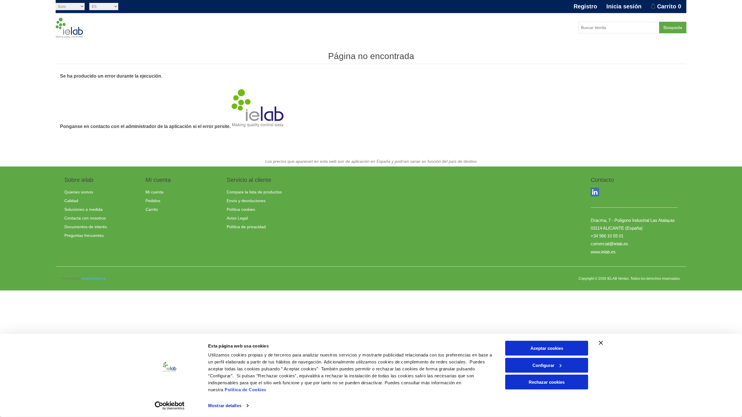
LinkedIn (596, 193)
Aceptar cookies (546, 348)
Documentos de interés (85, 226)
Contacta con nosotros (85, 218)
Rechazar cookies (547, 382)
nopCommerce (93, 279)
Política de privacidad (246, 226)
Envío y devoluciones (246, 200)
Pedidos (153, 200)
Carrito (152, 209)
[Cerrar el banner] (601, 343)
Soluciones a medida (83, 209)
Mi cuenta (154, 192)
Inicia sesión (623, 6)
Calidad (71, 200)
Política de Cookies (245, 389)
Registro (585, 6)
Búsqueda (672, 27)
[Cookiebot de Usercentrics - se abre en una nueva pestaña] (169, 405)
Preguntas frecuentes (84, 235)
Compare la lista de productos (254, 192)
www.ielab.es (603, 251)
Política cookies (241, 209)
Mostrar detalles (224, 405)
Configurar (543, 365)
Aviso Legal (237, 218)
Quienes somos (78, 192)
